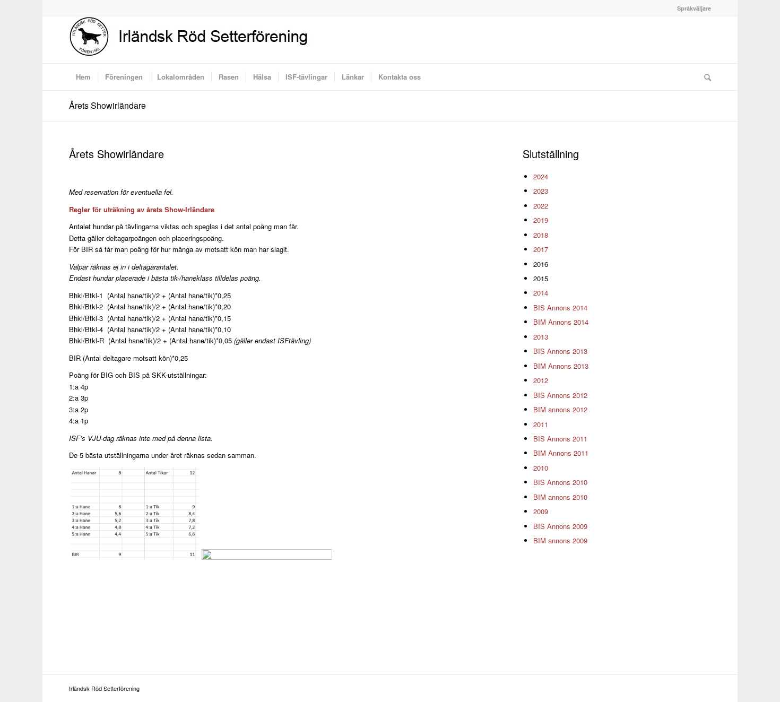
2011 (540, 424)
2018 (540, 235)
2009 (540, 511)
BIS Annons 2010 (560, 482)
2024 (540, 176)
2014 (540, 293)
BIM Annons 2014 (560, 322)
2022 (540, 206)
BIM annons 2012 (560, 409)
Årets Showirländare (107, 105)
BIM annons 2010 (560, 497)
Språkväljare (694, 8)
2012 (540, 380)
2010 (540, 468)
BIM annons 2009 (560, 540)
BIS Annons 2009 (560, 526)
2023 (540, 191)
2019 (540, 220)
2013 (540, 337)
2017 (540, 249)
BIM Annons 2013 (560, 366)
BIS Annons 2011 (560, 439)
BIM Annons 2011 (560, 453)
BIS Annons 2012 (560, 395)
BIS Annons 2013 (560, 351)
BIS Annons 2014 (560, 307)
